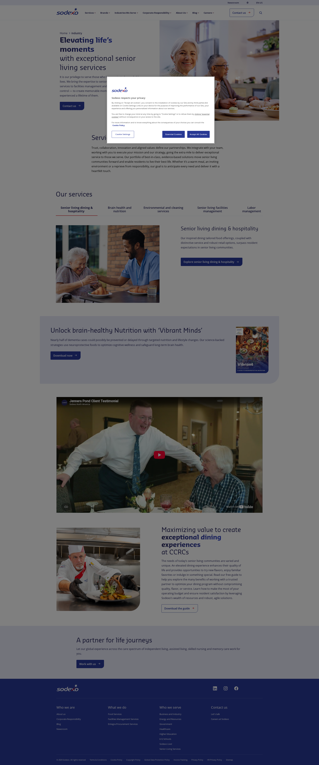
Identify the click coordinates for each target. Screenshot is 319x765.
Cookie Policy (118, 125)
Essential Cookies (173, 134)
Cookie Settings (122, 134)
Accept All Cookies (198, 134)
